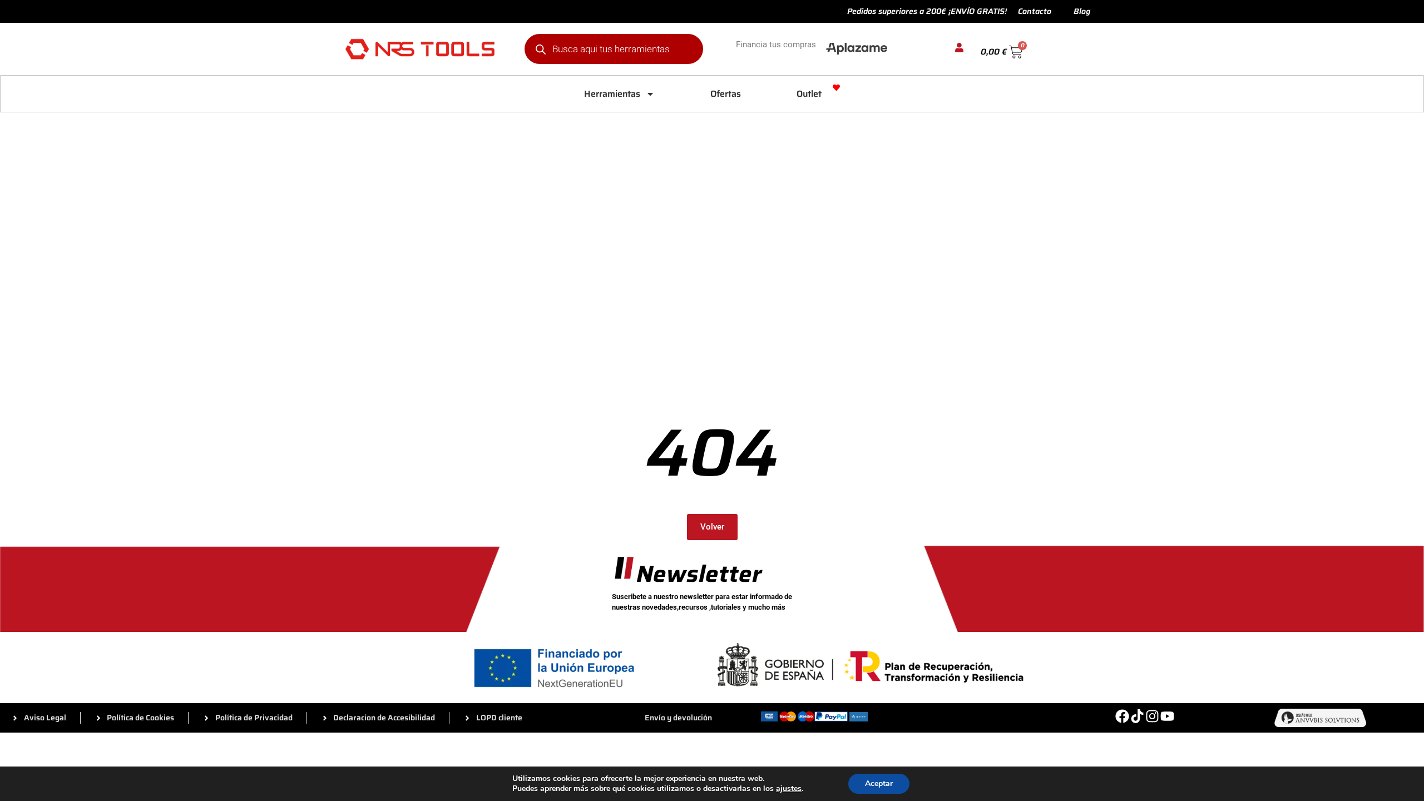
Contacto (1034, 11)
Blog (1082, 11)
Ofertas (725, 94)
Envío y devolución (678, 717)
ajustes (789, 789)
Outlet (809, 94)
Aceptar (879, 783)
